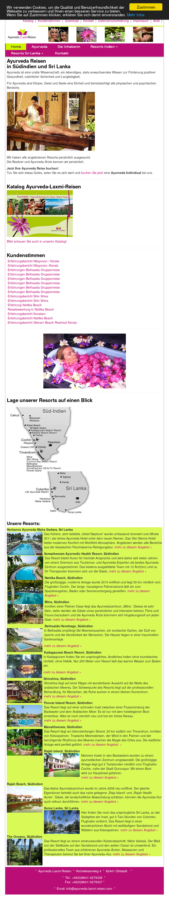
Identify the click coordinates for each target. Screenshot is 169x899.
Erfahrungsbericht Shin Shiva (28, 296)
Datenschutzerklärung (113, 20)
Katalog (28, 20)
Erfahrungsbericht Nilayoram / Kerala (33, 261)
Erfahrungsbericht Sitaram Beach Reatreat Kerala (42, 322)
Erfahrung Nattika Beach (25, 305)
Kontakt (88, 20)
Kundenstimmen (49, 20)
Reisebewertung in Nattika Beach (31, 309)
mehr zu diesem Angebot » (133, 547)
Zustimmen (146, 7)
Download (72, 20)
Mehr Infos (136, 14)
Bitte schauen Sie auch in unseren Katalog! (37, 241)
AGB (156, 20)
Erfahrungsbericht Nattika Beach (30, 318)
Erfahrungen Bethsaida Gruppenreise (34, 270)
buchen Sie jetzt (92, 172)
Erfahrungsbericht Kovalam (27, 313)
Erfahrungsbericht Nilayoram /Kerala (33, 265)
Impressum (141, 20)
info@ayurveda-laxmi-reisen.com (89, 888)
